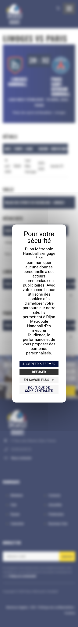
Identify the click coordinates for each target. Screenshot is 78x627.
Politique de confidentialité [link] (39, 389)
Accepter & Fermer (39, 364)
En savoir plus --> (39, 380)
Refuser (39, 372)
